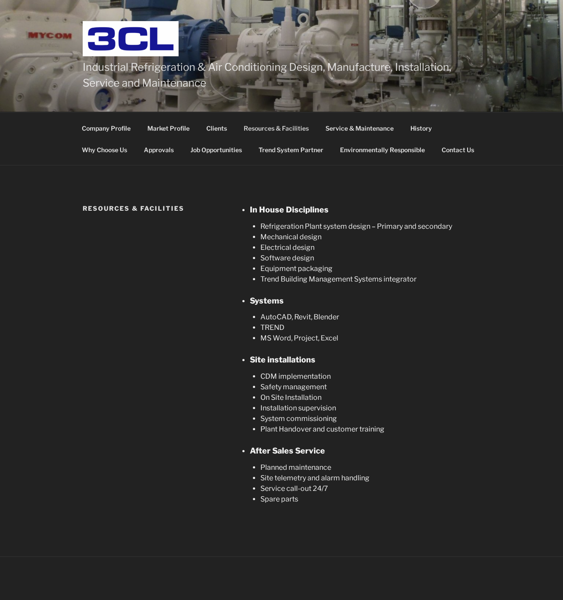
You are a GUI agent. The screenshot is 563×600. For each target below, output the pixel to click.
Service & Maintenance (359, 128)
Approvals (159, 150)
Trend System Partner (291, 150)
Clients (216, 128)
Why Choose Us (104, 150)
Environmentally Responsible (382, 150)
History (421, 128)
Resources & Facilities (276, 128)
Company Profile (106, 128)
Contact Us (458, 150)
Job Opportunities (216, 150)
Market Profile (168, 128)
